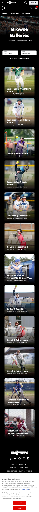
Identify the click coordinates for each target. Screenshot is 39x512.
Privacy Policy (24, 468)
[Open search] (25, 2)
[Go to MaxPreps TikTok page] (11, 458)
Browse (4, 13)
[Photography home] (9, 8)
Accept (19, 503)
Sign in (33, 3)
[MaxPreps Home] (11, 2)
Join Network (26, 13)
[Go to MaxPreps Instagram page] (19, 458)
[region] (19, 492)
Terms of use (12, 471)
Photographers (14, 13)
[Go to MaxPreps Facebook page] (28, 458)
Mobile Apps (23, 464)
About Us (14, 464)
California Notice (25, 471)
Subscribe (13, 468)
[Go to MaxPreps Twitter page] (24, 458)
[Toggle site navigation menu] (2, 2)
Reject (20, 508)
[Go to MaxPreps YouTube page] (15, 458)
